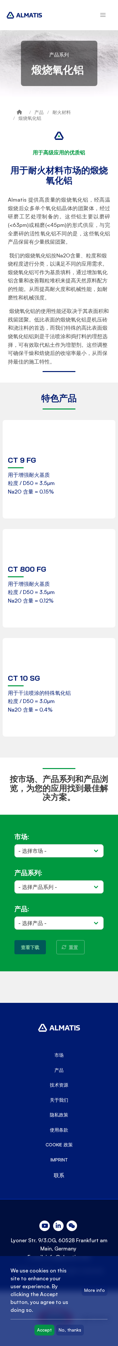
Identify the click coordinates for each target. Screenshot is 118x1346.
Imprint (59, 1160)
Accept (44, 1330)
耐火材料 (61, 112)
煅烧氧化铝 (29, 118)
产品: (21, 909)
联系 (59, 1175)
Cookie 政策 (59, 1144)
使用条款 (59, 1130)
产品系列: (28, 873)
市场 (59, 1055)
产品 (39, 112)
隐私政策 (59, 1115)
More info (94, 1290)
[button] (102, 15)
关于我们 (59, 1100)
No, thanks (70, 1330)
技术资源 (59, 1085)
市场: (21, 836)
